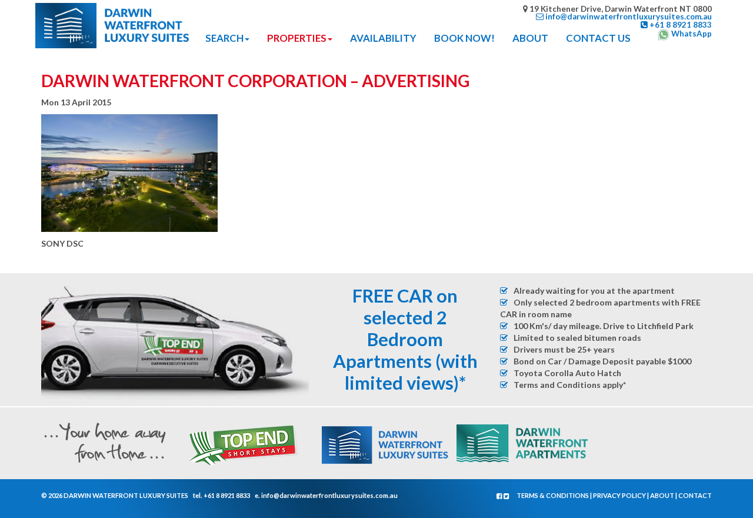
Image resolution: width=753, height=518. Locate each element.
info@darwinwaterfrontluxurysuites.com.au (329, 495)
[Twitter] (506, 496)
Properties (296, 38)
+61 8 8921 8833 (227, 495)
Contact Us (598, 38)
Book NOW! (464, 38)
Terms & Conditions (553, 495)
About (662, 495)
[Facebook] (500, 496)
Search (224, 38)
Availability (383, 38)
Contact (695, 495)
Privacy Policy (619, 495)
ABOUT (530, 38)
